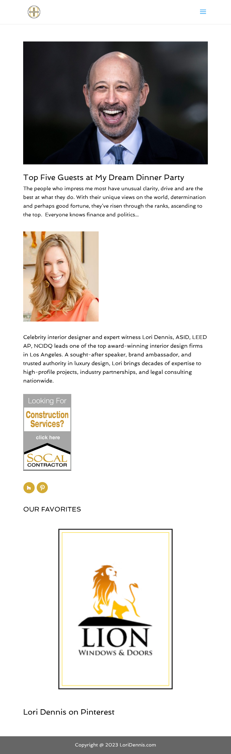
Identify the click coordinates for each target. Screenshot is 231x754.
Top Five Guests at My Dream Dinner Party (103, 177)
